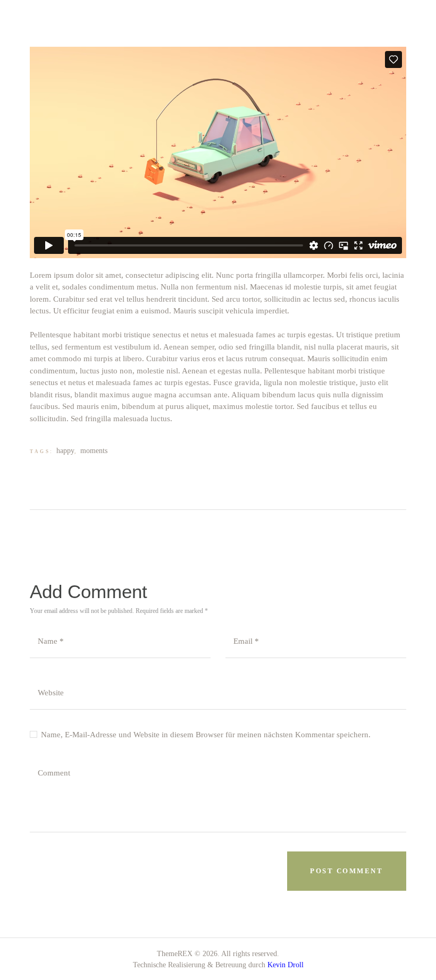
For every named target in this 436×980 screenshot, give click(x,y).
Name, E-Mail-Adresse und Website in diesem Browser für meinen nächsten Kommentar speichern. (206, 734)
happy (65, 451)
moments (93, 451)
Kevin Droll (285, 965)
